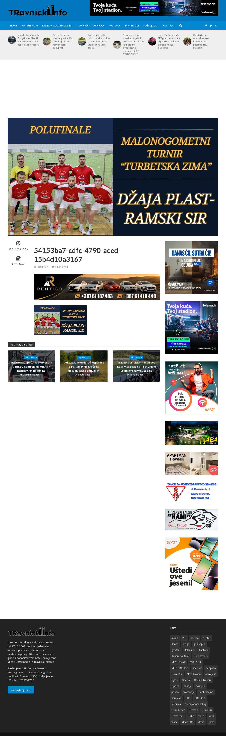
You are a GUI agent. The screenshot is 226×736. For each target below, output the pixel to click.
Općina (186, 680)
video (201, 716)
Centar (206, 638)
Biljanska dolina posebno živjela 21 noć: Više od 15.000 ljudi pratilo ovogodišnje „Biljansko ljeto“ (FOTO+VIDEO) (133, 45)
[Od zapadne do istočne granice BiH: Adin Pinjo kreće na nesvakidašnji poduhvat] (46, 41)
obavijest (210, 674)
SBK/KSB (200, 698)
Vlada (174, 722)
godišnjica (199, 644)
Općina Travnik (202, 680)
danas (174, 644)
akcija (174, 638)
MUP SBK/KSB (179, 668)
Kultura (114, 25)
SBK (188, 698)
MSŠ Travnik (178, 662)
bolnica (195, 638)
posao (175, 692)
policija (188, 686)
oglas (174, 680)
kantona (204, 650)
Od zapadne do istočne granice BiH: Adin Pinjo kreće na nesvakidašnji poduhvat (63, 41)
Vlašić (201, 722)
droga (186, 644)
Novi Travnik (194, 674)
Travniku (207, 710)
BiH (184, 638)
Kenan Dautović (180, 656)
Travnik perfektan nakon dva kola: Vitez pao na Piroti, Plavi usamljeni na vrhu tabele (99, 41)
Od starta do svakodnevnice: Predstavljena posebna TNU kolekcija (201, 41)
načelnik (197, 668)
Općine (175, 686)
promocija (189, 692)
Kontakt (169, 25)
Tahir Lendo (178, 710)
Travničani (177, 716)
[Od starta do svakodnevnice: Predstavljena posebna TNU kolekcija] (186, 41)
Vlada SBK (188, 722)
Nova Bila (177, 674)
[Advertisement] (113, 91)
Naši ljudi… (150, 25)
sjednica (176, 704)
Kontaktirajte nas (21, 690)
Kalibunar (189, 650)
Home (13, 25)
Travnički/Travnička (90, 25)
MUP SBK (195, 662)
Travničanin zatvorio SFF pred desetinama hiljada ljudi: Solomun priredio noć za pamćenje (169, 41)
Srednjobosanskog (195, 704)
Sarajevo (176, 698)
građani (175, 650)
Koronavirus (201, 656)
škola (211, 722)
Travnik (193, 710)
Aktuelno (28, 25)
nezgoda (211, 668)
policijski (200, 686)
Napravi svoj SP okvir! (57, 25)
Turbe (190, 716)
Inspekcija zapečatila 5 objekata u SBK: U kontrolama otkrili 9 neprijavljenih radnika (29, 40)
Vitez (211, 716)
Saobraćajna (206, 692)
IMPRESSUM (131, 25)
